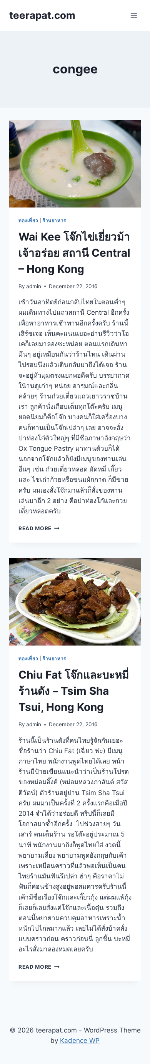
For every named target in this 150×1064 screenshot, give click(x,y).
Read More (39, 528)
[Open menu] (134, 15)
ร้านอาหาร (54, 220)
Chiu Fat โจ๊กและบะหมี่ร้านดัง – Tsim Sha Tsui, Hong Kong (73, 691)
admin (33, 286)
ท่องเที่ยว (28, 220)
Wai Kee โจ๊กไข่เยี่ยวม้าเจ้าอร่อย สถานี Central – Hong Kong (74, 253)
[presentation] (75, 163)
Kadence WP (80, 1040)
